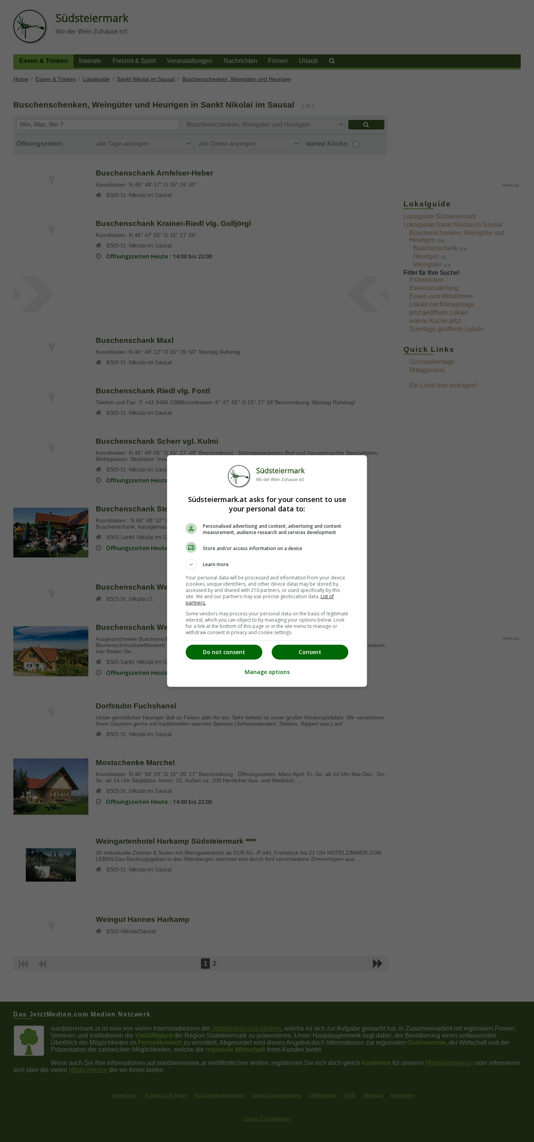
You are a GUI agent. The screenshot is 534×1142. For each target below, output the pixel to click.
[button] (267, 564)
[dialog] (267, 571)
